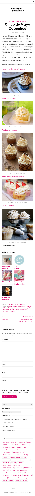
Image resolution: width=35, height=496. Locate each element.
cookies (6, 457)
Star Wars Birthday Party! (8, 423)
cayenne (10, 306)
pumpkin (12, 473)
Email (4, 372)
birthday (6, 444)
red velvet (7, 475)
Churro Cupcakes (8, 206)
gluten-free (7, 465)
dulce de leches (7, 308)
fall (13, 462)
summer (6, 478)
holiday (19, 467)
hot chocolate (17, 308)
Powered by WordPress (10, 492)
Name (4, 365)
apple (14, 442)
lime (23, 308)
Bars (29, 442)
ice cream (28, 467)
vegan (27, 478)
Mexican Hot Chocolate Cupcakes (13, 69)
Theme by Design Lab (25, 492)
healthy (17, 465)
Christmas (6, 455)
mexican (5, 310)
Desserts (18, 21)
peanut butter (22, 470)
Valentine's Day (17, 478)
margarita (27, 308)
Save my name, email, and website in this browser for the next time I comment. (15, 391)
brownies (6, 447)
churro (15, 306)
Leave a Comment (10, 311)
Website (4, 380)
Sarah (22, 32)
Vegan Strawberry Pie (8, 426)
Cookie (25, 455)
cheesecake (15, 450)
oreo (5, 470)
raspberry (22, 473)
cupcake (6, 460)
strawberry (11, 310)
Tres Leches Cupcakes (9, 130)
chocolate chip (18, 452)
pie (5, 473)
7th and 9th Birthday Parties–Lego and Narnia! (14, 419)
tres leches (23, 310)
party (12, 470)
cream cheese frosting (18, 457)
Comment (5, 340)
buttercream (16, 447)
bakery (22, 442)
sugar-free (27, 475)
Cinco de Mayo (22, 306)
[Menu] (1, 1)
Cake (26, 447)
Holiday (24, 21)
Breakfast (15, 444)
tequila (17, 310)
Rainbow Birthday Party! (8, 430)
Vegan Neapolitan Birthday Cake (10, 434)
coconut (16, 455)
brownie (25, 444)
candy (5, 450)
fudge (20, 462)
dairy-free (26, 460)
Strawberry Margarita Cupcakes (13, 176)
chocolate (7, 452)
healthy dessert (8, 467)
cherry (25, 450)
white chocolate (21, 480)
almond (6, 442)
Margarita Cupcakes (9, 98)
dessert (6, 462)
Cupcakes (12, 21)
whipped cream (8, 480)
